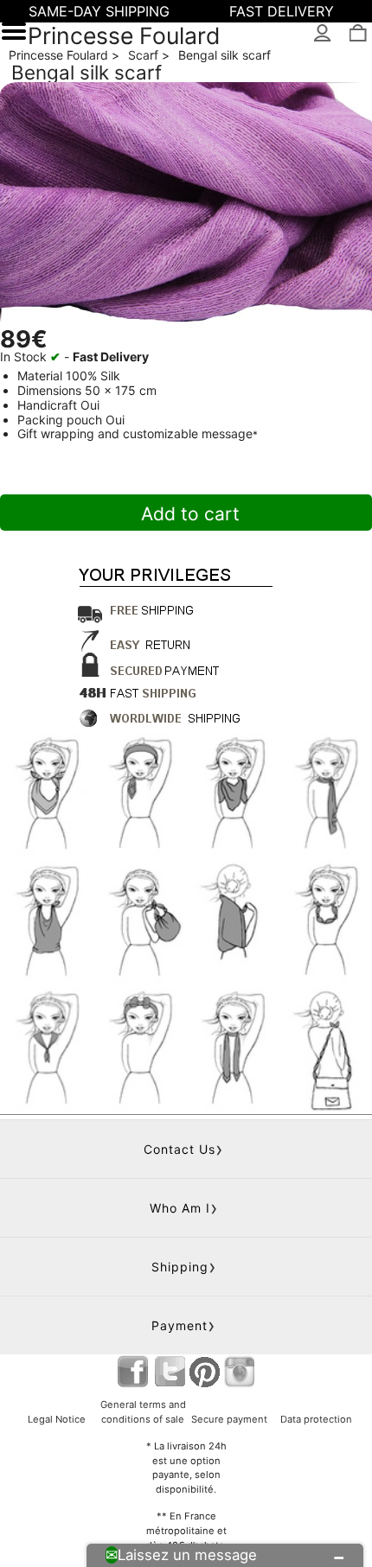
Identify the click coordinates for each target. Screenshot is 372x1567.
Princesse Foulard (124, 35)
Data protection (316, 1419)
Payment (179, 1325)
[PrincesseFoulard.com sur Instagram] (239, 1371)
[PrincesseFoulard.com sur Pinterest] (205, 1371)
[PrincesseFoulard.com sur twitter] (170, 1371)
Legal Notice (57, 1419)
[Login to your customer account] (323, 34)
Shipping (179, 1266)
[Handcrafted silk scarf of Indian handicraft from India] (186, 206)
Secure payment (229, 1419)
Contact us (179, 1149)
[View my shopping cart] (357, 34)
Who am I (180, 1208)
